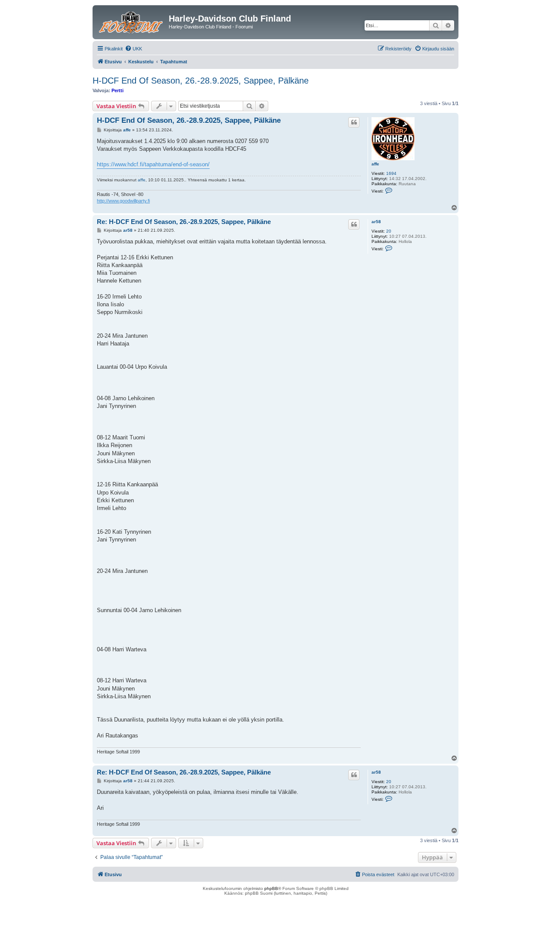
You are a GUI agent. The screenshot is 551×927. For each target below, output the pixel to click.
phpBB (271, 888)
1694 (391, 173)
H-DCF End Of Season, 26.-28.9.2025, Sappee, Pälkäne (201, 80)
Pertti (117, 90)
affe (375, 164)
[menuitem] (133, 49)
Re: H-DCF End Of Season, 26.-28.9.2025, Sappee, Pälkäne (184, 221)
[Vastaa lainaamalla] (353, 122)
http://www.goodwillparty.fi (123, 200)
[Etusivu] (132, 21)
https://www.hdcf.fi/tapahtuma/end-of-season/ (153, 164)
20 (388, 231)
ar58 (376, 221)
